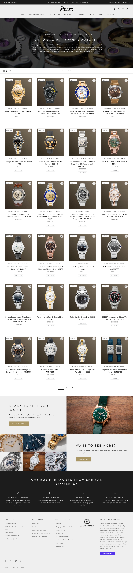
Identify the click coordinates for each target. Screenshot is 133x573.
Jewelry (67, 15)
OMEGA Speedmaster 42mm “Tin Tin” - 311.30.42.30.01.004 (114, 318)
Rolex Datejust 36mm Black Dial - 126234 (82, 268)
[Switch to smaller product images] (7, 71)
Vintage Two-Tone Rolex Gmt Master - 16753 (18, 163)
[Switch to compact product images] (10, 71)
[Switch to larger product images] (4, 71)
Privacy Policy (59, 546)
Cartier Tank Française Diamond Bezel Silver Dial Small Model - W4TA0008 (82, 164)
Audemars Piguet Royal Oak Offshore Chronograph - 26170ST (18, 215)
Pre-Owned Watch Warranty (64, 540)
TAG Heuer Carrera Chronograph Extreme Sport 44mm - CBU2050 (18, 371)
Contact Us (83, 459)
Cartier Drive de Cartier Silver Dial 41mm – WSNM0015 (18, 268)
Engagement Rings (36, 15)
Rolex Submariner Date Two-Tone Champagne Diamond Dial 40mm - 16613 (50, 216)
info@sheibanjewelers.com (13, 539)
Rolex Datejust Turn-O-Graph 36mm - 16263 (50, 318)
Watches (22, 15)
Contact (110, 15)
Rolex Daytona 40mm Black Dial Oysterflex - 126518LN (50, 163)
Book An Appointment (12, 536)
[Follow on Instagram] (16, 561)
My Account (59, 533)
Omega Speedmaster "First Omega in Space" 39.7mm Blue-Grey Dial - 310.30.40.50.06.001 (18, 319)
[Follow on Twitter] (11, 561)
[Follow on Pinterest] (21, 561)
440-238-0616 (9, 532)
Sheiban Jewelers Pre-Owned (18, 108)
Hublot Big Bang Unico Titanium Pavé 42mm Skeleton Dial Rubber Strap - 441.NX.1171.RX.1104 (82, 216)
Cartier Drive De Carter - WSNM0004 (50, 371)
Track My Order (60, 530)
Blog (101, 15)
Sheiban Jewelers (82, 211)
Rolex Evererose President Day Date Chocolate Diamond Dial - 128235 (50, 268)
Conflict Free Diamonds (39, 537)
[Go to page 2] (72, 387)
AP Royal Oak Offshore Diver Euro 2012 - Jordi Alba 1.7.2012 (50, 112)
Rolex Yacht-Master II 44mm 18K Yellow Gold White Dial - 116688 (82, 112)
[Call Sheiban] (129, 2)
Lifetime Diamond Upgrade (41, 533)
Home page (59, 543)
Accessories (80, 15)
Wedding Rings (54, 15)
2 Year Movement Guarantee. (67, 49)
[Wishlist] (123, 9)
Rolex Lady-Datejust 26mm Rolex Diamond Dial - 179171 (114, 215)
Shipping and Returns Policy (64, 527)
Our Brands (36, 527)
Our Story (35, 524)
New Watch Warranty (62, 537)
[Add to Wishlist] (29, 80)
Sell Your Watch (19, 423)
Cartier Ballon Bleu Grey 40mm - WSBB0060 (115, 268)
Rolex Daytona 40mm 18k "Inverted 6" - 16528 (18, 112)
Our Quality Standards (39, 530)
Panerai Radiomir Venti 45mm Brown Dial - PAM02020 (114, 112)
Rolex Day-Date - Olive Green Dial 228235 (114, 163)
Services (92, 15)
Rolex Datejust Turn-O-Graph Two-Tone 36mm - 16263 (82, 371)
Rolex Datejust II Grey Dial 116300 (82, 317)
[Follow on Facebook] (6, 561)
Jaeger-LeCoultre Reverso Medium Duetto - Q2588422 (115, 371)
